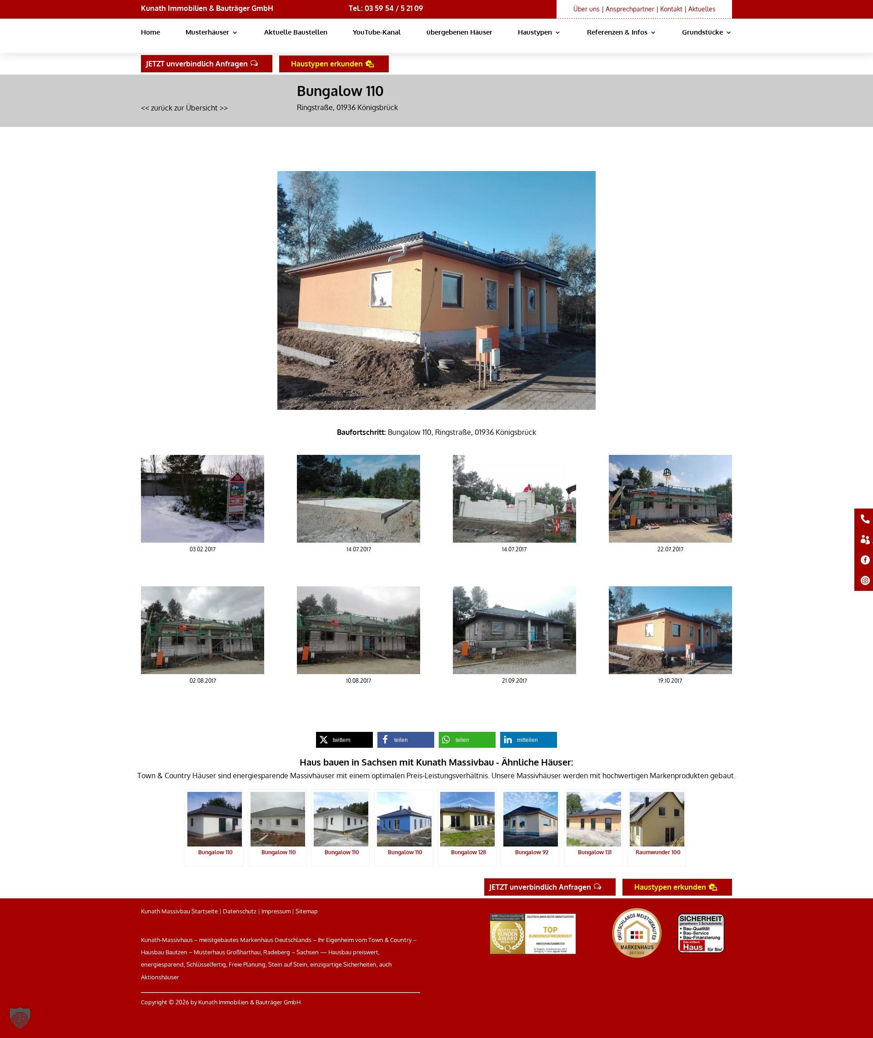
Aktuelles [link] (702, 9)
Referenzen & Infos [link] (617, 32)
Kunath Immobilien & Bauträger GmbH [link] (207, 8)
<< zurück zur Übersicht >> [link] (184, 107)
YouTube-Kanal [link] (377, 32)
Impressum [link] (276, 911)
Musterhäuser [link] (207, 32)
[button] (20, 1018)
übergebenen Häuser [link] (459, 32)
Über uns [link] (586, 9)
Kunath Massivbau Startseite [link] (179, 911)
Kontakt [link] (671, 9)
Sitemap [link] (307, 911)
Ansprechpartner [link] (630, 9)
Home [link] (150, 32)
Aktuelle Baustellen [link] (295, 32)
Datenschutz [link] (239, 911)
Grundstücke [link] (702, 32)
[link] (202, 539)
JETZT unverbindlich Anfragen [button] (197, 63)
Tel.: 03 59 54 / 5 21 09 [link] (386, 8)
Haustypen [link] (535, 32)
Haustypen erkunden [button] (327, 63)
